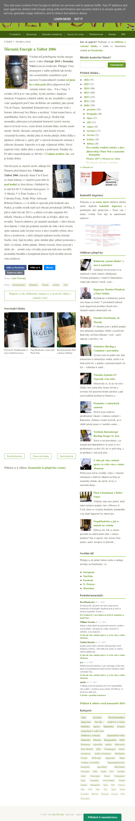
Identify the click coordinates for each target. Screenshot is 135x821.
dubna (90, 143)
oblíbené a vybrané (90, 735)
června (91, 135)
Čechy (84, 757)
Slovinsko (85, 771)
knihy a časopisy (103, 753)
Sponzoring (31, 34)
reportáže (98, 744)
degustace (86, 722)
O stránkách (15, 34)
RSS (123, 34)
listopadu (92, 114)
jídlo (98, 749)
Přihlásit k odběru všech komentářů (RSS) (103, 703)
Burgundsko (110, 740)
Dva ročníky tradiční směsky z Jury (105, 147)
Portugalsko (120, 776)
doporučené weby (116, 735)
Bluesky (49, 267)
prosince (92, 109)
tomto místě (102, 202)
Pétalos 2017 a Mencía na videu (103, 158)
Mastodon (87, 588)
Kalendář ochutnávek (52, 34)
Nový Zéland (108, 780)
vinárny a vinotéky (90, 762)
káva (106, 784)
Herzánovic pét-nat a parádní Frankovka (102, 164)
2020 (86, 105)
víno (65, 284)
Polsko (84, 784)
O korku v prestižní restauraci (93, 695)
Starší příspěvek (66, 456)
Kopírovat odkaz (14, 272)
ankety (108, 744)
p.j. (81, 662)
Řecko (107, 776)
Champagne (109, 749)
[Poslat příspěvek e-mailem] (26, 278)
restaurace (86, 753)
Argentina (94, 780)
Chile (95, 771)
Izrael (122, 789)
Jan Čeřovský (19, 278)
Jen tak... (99, 722)
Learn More (62, 19)
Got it (78, 19)
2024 (86, 88)
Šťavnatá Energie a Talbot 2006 (30, 49)
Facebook (86, 580)
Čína (123, 794)
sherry (122, 749)
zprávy (96, 726)
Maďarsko (120, 753)
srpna (90, 126)
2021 (86, 101)
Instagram (87, 572)
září (89, 122)
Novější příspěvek (14, 456)
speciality (102, 766)
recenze (56, 284)
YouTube (86, 576)
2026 (86, 80)
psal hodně (10, 184)
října (90, 118)
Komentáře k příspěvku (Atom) (47, 468)
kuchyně (85, 766)
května (91, 139)
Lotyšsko (84, 794)
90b (97, 789)
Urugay (115, 794)
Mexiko (95, 794)
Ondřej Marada (87, 642)
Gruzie (122, 780)
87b (90, 789)
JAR (112, 785)
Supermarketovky (116, 762)
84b (82, 789)
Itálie (122, 740)
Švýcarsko (85, 798)
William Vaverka (87, 622)
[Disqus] (40, 403)
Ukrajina (104, 794)
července (91, 131)
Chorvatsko (95, 776)
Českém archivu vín (57, 154)
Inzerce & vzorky (76, 34)
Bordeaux (34, 284)
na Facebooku (95, 50)
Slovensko (120, 766)
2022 (86, 97)
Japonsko (110, 757)
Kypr (83, 780)
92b (105, 789)
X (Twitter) (87, 584)
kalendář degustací (110, 206)
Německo (85, 740)
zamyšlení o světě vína (92, 731)
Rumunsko (95, 784)
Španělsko (109, 726)
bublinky (85, 726)
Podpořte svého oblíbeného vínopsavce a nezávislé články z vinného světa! (40, 296)
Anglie (103, 771)
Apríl (113, 789)
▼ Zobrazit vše (86, 167)
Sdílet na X (35, 267)
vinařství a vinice (116, 722)
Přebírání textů (96, 34)
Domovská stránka (41, 456)
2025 (86, 84)
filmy (122, 757)
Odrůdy (121, 785)
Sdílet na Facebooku (15, 267)
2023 (86, 92)
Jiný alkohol (87, 749)
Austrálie (121, 771)
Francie (45, 284)
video (83, 776)
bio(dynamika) (19, 284)
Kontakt (112, 34)
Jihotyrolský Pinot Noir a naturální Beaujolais (105, 153)
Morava (97, 740)
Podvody (96, 757)
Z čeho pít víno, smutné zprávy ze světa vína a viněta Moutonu (109, 464)
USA (111, 771)
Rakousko (120, 744)
